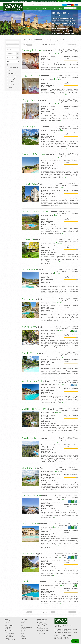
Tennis (10, 87)
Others (44, 8)
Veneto (22, 622)
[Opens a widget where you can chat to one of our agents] (75, 641)
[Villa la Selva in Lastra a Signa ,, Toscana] (30, 564)
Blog (6, 632)
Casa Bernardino (31, 495)
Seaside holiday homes (43, 630)
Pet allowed (11, 81)
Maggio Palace (30, 100)
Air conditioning (12, 73)
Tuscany (27, 8)
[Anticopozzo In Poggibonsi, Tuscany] (30, 309)
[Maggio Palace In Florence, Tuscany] (30, 110)
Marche (23, 636)
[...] (58, 69)
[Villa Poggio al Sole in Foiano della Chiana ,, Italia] (30, 391)
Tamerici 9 (28, 239)
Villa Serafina (29, 467)
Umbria (23, 632)
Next (52, 44)
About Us (7, 622)
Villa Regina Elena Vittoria (36, 211)
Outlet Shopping (41, 633)
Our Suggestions (42, 619)
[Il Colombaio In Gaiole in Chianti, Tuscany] (30, 194)
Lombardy (23, 630)
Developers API (8, 624)
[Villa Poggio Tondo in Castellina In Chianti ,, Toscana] (30, 137)
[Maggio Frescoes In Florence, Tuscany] (30, 86)
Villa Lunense (29, 269)
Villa (9, 70)
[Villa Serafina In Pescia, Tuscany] (30, 478)
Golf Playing (40, 627)
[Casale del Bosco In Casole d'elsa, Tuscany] (30, 449)
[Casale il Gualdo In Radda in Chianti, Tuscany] (30, 592)
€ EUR (55, 8)
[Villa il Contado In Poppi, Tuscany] (30, 534)
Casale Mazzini (30, 353)
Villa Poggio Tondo (32, 126)
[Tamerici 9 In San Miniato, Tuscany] (30, 250)
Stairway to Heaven (33, 50)
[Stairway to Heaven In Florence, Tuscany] (30, 60)
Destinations (24, 619)
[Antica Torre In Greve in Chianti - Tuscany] (30, 337)
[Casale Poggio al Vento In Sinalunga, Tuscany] (30, 419)
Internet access (12, 76)
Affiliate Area (8, 628)
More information (66, 1)
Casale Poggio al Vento (35, 408)
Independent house (13, 67)
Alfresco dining (41, 621)
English (61, 8)
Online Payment (9, 630)
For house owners (9, 633)
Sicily (22, 625)
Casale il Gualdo (31, 581)
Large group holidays (42, 628)
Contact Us (7, 621)
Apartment (11, 65)
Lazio (22, 635)
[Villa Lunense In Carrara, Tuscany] (30, 280)
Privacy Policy (8, 627)
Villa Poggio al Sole (32, 381)
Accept (59, 1)
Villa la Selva (29, 553)
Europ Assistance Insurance (9, 637)
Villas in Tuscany (41, 632)
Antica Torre (29, 326)
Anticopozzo (29, 299)
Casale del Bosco (31, 438)
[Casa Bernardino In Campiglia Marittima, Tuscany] (30, 506)
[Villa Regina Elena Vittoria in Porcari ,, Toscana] (30, 222)
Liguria (22, 633)
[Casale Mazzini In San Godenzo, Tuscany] (30, 363)
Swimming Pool (12, 79)
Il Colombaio (29, 183)
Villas (39, 8)
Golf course (11, 84)
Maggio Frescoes (31, 75)
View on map (72, 44)
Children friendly (41, 625)
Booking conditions (9, 625)
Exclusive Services (9, 635)
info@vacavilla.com (56, 5)
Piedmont (23, 638)
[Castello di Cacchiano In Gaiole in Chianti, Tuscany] (30, 165)
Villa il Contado (30, 523)
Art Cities (39, 622)
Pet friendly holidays (42, 624)
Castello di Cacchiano (34, 154)
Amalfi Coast (34, 8)
